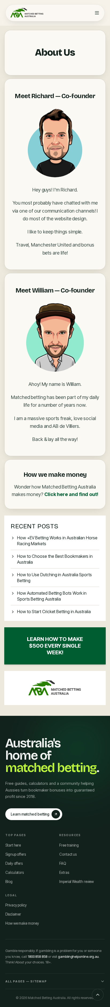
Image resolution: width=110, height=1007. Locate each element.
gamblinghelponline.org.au (78, 956)
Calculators (14, 872)
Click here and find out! (71, 494)
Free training (69, 845)
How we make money (22, 923)
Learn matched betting (30, 814)
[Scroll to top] (98, 995)
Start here (13, 845)
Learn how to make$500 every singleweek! (55, 646)
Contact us (68, 854)
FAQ (62, 863)
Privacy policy (16, 905)
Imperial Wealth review (76, 881)
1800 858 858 (37, 956)
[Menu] (97, 12)
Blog (9, 881)
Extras (64, 872)
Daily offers (14, 863)
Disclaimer (13, 914)
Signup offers (15, 854)
